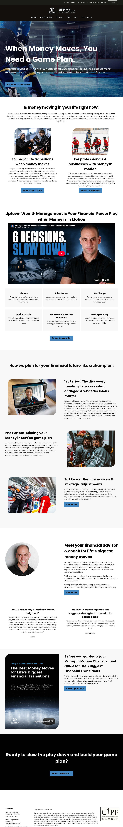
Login (113, 2)
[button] (33, 17)
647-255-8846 (70, 2)
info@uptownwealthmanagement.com (93, 2)
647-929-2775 (15, 814)
